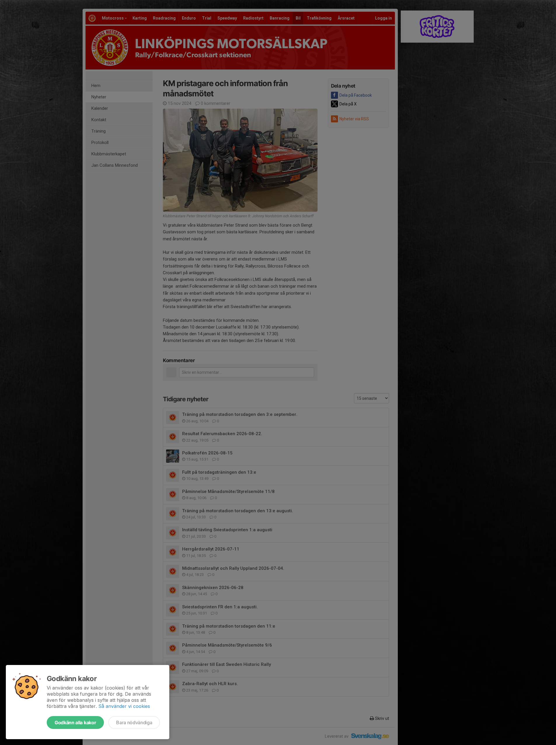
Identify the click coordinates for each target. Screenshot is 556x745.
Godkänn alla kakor (75, 722)
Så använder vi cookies (124, 706)
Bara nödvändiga (134, 722)
